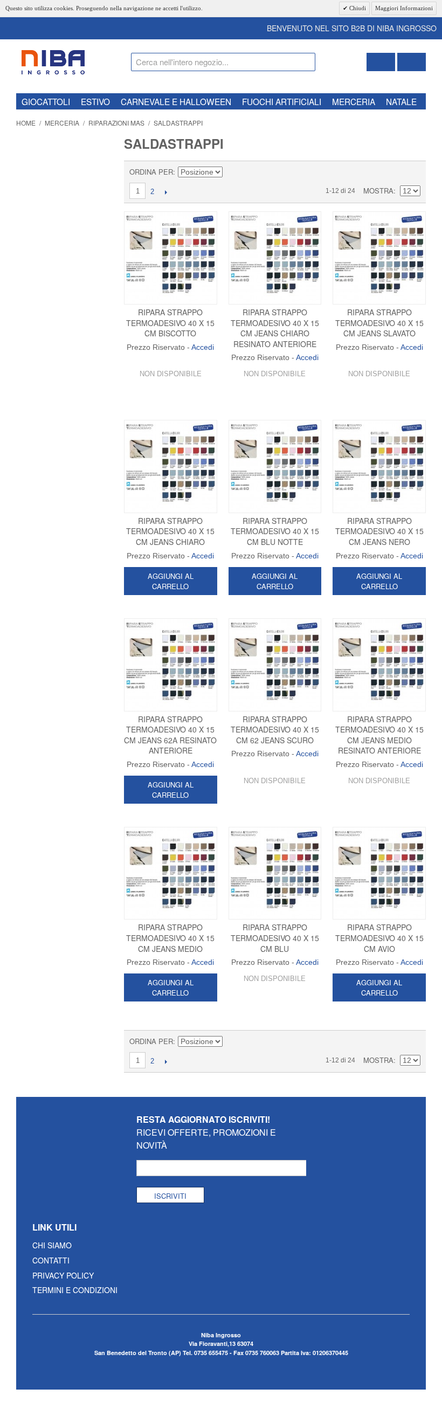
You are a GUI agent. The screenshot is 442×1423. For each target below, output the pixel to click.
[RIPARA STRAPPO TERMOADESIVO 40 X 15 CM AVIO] (379, 873)
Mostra (378, 190)
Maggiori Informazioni (404, 8)
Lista (412, 172)
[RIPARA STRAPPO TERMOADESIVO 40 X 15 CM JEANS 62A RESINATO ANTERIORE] (170, 665)
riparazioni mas (116, 122)
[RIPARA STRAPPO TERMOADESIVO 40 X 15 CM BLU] (275, 873)
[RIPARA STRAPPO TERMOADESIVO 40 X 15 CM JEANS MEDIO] (170, 873)
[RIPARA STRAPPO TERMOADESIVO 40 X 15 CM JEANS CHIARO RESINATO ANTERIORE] (275, 258)
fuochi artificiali (281, 101)
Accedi (202, 347)
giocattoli (46, 101)
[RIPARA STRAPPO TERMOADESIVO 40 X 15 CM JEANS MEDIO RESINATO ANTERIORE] (379, 665)
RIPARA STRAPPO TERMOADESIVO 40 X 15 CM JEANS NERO (379, 531)
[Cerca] (304, 63)
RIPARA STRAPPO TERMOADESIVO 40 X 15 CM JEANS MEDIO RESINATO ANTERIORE (379, 735)
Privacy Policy (63, 1275)
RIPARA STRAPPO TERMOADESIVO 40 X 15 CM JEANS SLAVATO (379, 323)
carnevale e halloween (176, 101)
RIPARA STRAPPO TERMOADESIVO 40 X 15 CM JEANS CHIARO (170, 531)
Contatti (51, 1260)
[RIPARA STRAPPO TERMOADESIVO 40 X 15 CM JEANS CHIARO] (170, 466)
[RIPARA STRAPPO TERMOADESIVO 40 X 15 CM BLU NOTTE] (275, 466)
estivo (95, 101)
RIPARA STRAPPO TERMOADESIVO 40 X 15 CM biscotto (170, 323)
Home (26, 122)
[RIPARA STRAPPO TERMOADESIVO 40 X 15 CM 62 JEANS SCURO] (275, 665)
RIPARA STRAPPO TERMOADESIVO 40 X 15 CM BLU (275, 938)
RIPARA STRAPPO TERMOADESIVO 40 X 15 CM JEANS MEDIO (170, 938)
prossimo (165, 192)
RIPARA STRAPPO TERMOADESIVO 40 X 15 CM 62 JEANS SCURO (275, 729)
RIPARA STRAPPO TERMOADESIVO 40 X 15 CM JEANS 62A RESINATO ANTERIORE (170, 735)
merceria (353, 101)
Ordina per (151, 172)
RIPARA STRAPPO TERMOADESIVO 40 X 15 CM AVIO (379, 938)
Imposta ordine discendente (232, 172)
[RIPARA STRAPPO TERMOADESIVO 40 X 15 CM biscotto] (170, 258)
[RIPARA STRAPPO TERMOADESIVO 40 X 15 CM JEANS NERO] (379, 466)
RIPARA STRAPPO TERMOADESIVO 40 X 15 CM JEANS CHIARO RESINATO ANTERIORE (275, 328)
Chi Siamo (52, 1245)
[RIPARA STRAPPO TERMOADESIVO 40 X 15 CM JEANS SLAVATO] (379, 258)
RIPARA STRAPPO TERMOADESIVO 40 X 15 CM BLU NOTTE (275, 531)
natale (401, 101)
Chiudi (357, 8)
